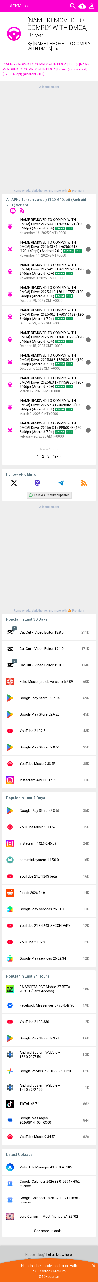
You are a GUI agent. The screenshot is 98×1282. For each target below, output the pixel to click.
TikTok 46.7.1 (30, 1104)
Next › (57, 456)
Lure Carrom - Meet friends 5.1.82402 (49, 1216)
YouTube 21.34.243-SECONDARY (45, 925)
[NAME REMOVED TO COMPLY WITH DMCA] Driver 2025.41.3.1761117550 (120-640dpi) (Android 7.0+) (52, 291)
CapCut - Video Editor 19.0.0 (42, 665)
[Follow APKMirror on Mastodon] (37, 485)
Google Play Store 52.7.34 (39, 698)
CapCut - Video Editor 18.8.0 (42, 632)
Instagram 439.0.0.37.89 (38, 780)
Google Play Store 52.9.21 (39, 1038)
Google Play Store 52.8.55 (39, 747)
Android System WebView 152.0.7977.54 (40, 1054)
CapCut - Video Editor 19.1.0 (42, 649)
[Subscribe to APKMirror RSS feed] (84, 485)
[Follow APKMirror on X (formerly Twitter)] (14, 485)
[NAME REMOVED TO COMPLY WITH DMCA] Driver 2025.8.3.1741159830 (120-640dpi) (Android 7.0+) (51, 382)
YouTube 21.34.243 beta (38, 876)
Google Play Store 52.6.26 (39, 714)
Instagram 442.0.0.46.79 (38, 843)
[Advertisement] (49, 138)
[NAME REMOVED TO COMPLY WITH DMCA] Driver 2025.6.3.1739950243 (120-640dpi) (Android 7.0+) (51, 427)
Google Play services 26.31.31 (43, 909)
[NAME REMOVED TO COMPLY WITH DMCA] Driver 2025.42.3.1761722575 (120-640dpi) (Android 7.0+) (52, 269)
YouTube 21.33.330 (34, 1022)
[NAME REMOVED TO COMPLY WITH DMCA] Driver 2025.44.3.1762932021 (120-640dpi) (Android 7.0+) (52, 224)
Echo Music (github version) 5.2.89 (46, 681)
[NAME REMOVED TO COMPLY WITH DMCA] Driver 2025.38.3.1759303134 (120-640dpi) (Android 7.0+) (52, 359)
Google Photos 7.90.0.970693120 (45, 1071)
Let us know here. (59, 1255)
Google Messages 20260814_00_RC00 (35, 1120)
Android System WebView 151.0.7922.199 (40, 1087)
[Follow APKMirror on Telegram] (61, 485)
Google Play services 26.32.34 (43, 958)
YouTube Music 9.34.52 (37, 1137)
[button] (13, 211)
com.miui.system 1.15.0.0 (39, 860)
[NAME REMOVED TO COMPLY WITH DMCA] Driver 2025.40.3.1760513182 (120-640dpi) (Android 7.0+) (52, 314)
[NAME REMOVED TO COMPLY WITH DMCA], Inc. (59, 46)
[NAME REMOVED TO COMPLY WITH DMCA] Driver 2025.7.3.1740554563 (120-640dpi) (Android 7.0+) (51, 405)
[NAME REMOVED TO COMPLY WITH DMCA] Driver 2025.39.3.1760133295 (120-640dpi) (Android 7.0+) (52, 337)
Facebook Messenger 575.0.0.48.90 (47, 1005)
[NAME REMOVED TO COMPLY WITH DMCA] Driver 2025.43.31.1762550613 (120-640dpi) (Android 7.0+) (48, 246)
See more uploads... (49, 1231)
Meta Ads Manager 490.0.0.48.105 (46, 1167)
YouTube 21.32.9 (32, 942)
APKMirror (19, 5)
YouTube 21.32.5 (32, 731)
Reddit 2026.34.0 (32, 893)
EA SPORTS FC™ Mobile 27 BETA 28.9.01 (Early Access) (45, 989)
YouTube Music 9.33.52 (37, 764)
